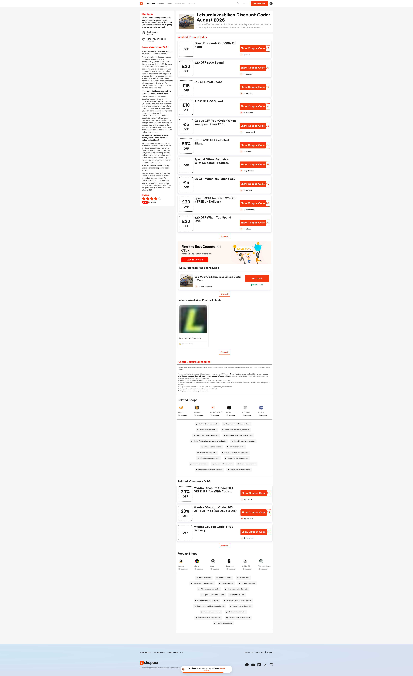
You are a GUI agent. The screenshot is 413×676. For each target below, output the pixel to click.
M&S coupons (244, 577)
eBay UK (197, 566)
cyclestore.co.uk (216, 412)
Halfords (197, 412)
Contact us (259, 652)
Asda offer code (227, 583)
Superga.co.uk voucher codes (214, 595)
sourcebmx (246, 412)
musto (228, 412)
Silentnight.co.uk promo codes (244, 441)
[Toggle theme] (271, 3)
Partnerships (159, 652)
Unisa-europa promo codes (210, 589)
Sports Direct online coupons (203, 583)
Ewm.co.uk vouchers (200, 464)
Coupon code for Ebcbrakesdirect (238, 424)
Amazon (181, 566)
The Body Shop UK (265, 566)
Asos (212, 566)
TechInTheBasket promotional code (238, 600)
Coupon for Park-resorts (212, 447)
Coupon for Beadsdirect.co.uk (237, 458)
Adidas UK (246, 566)
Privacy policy (163, 667)
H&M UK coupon (205, 577)
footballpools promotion (211, 612)
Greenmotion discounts (237, 612)
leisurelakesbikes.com (190, 338)
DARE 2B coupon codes (208, 429)
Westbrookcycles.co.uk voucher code (239, 435)
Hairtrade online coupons (223, 464)
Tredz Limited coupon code (208, 424)
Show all (224, 236)
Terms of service (176, 667)
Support (269, 652)
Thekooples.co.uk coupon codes (209, 617)
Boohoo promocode (248, 583)
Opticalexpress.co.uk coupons (207, 600)
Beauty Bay (230, 566)
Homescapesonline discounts (237, 589)
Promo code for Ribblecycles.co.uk (236, 429)
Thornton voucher (238, 595)
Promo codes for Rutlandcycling (207, 435)
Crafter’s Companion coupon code (236, 452)
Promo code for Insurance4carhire (210, 469)
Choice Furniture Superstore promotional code (210, 441)
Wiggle (180, 412)
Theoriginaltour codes (224, 623)
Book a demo (145, 652)
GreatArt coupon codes (208, 452)
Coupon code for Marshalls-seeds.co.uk (210, 606)
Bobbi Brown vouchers (248, 464)
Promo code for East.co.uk (242, 606)
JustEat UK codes (225, 577)
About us (249, 652)
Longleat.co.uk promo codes (240, 469)
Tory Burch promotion (236, 447)
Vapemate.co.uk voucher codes (239, 617)
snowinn (261, 412)
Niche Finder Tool (175, 652)
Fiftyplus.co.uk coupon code (209, 458)
